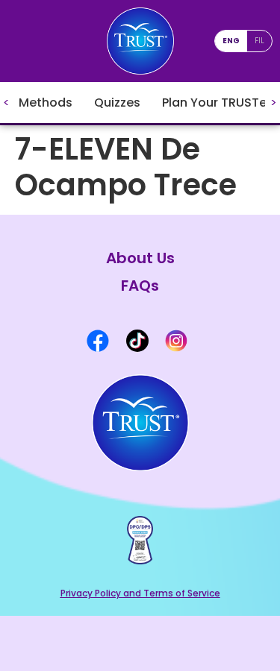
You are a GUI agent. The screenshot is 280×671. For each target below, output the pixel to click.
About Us (140, 258)
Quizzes (117, 102)
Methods (45, 102)
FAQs (140, 286)
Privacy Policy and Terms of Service (140, 593)
